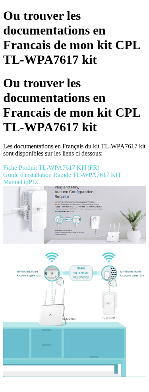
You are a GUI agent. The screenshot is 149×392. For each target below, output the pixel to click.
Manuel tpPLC (22, 182)
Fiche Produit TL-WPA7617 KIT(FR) (51, 167)
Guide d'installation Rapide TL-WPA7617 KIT (62, 174)
